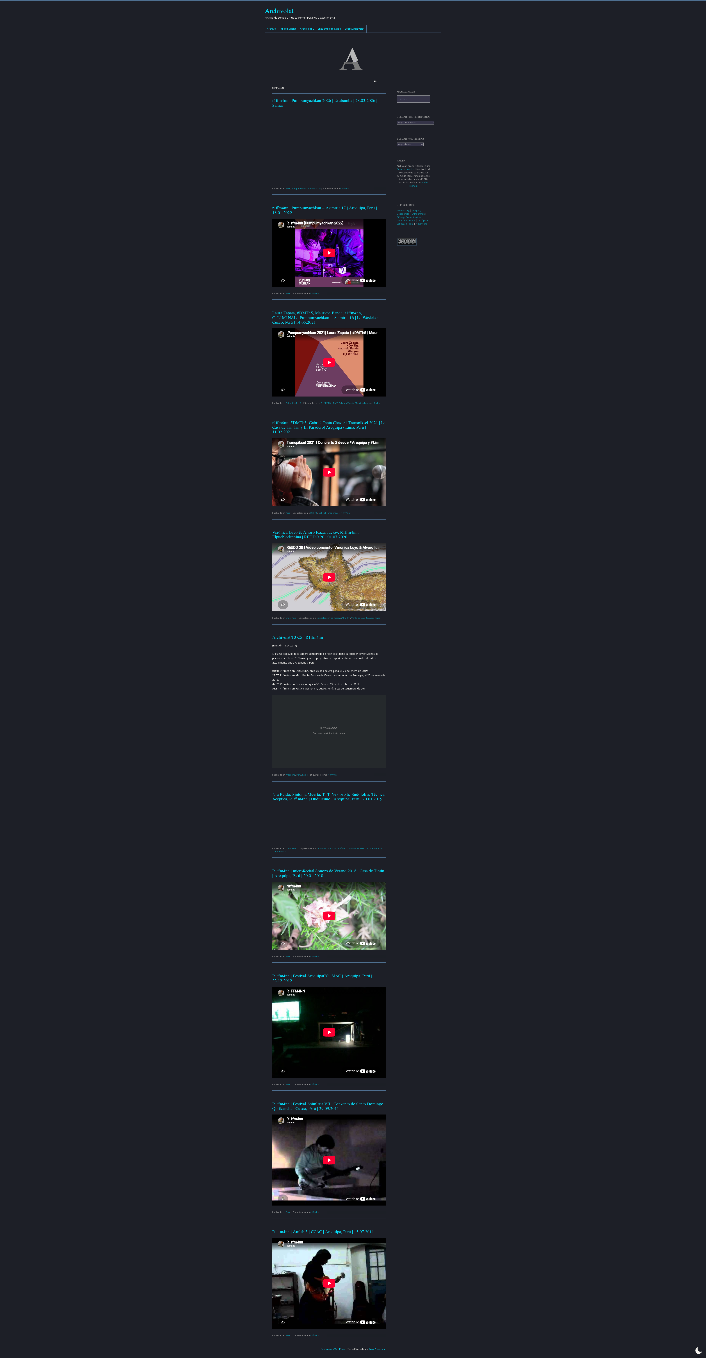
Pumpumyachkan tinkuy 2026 (306, 188)
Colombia (290, 403)
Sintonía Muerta (356, 848)
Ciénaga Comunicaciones (410, 217)
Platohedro (421, 223)
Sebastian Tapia (405, 223)
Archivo (271, 28)
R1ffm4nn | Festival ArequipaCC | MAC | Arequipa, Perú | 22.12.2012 (322, 978)
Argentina (290, 774)
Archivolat (279, 10)
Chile (288, 617)
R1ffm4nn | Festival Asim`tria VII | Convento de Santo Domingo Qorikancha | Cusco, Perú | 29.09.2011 (327, 1106)
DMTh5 (336, 403)
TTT (274, 851)
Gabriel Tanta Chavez (329, 512)
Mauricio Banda (362, 403)
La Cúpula (423, 220)
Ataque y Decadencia (409, 212)
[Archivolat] (353, 59)
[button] (698, 1350)
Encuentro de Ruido (329, 28)
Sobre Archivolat (354, 28)
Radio (305, 774)
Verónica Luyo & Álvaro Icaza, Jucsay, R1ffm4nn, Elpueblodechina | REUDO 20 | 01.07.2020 (315, 534)
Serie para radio (405, 169)
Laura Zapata (347, 403)
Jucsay (337, 617)
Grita (399, 220)
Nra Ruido (332, 848)
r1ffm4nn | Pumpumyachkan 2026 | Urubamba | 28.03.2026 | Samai (324, 102)
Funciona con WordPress (333, 1349)
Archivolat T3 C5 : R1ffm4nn (297, 637)
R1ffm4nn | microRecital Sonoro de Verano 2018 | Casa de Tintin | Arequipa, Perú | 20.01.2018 (328, 873)
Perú (288, 188)
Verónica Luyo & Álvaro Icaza (365, 617)
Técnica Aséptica (373, 848)
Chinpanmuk (418, 213)
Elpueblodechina (324, 617)
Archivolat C (307, 28)
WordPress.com (377, 1349)
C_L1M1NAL (326, 403)
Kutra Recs (410, 220)
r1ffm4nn (344, 188)
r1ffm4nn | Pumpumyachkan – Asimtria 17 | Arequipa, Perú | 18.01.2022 (324, 210)
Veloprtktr (282, 851)
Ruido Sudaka (288, 28)
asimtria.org (403, 210)
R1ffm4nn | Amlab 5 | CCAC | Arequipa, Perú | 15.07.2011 (323, 1231)
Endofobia (321, 848)
